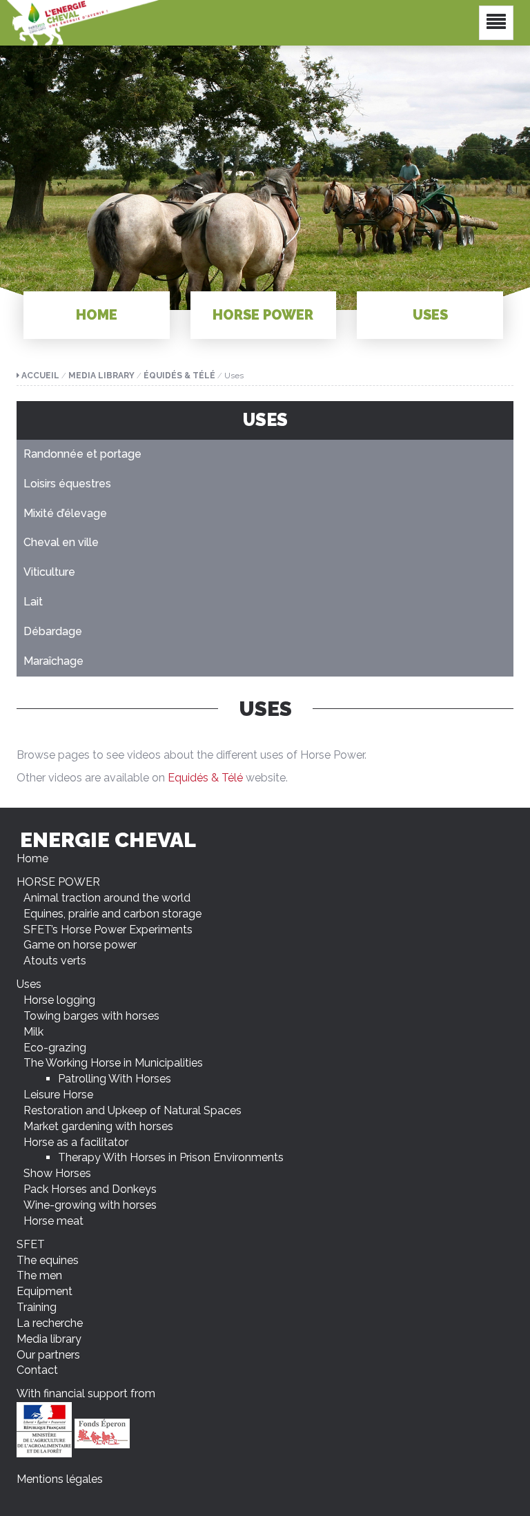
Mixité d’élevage (65, 513)
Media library (101, 375)
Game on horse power (80, 944)
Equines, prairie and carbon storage (112, 913)
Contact (37, 1370)
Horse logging (59, 1000)
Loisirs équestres (67, 483)
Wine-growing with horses (90, 1205)
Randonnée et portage (82, 453)
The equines (48, 1260)
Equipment (44, 1291)
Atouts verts (54, 960)
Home (96, 315)
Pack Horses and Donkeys (90, 1189)
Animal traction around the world (106, 897)
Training (37, 1307)
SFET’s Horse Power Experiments (108, 929)
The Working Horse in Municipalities (113, 1062)
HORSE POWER (263, 315)
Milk (33, 1031)
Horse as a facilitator (75, 1142)
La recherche (50, 1323)
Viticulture (49, 572)
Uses (430, 315)
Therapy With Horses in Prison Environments (171, 1157)
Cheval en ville (61, 542)
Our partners (48, 1354)
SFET (31, 1244)
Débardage (52, 631)
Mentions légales (60, 1479)
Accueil (40, 375)
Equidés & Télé (205, 777)
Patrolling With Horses (114, 1078)
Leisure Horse (58, 1094)
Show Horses (57, 1173)
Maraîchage (53, 661)
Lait (33, 601)
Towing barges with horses (91, 1015)
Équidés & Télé (179, 375)
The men (39, 1275)
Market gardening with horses (98, 1126)
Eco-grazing (54, 1047)
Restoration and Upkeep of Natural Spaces (132, 1110)
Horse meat (53, 1220)
